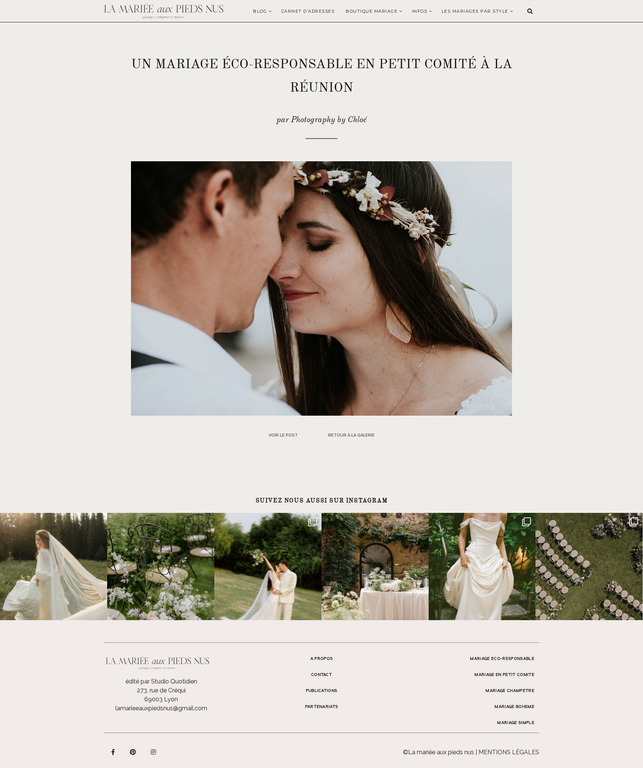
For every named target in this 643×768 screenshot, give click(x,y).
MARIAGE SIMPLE (515, 723)
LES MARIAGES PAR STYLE (475, 11)
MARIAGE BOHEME (514, 707)
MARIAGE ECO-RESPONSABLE (502, 658)
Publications (322, 691)
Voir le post (283, 435)
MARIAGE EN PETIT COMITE (504, 674)
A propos (321, 658)
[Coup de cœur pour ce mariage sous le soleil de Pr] (482, 566)
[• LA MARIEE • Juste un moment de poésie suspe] (53, 566)
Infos (420, 11)
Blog (260, 11)
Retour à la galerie (351, 435)
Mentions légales (509, 752)
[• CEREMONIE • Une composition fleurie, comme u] (160, 566)
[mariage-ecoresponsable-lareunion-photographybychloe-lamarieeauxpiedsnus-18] (321, 288)
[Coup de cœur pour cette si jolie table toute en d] (375, 566)
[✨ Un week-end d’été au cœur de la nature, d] (268, 566)
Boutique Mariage (371, 11)
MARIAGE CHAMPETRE (510, 691)
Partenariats (321, 707)
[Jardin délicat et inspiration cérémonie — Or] (589, 566)
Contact (321, 674)
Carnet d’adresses (308, 11)
